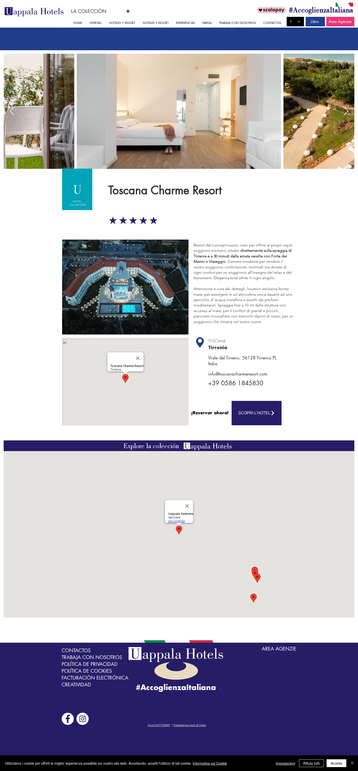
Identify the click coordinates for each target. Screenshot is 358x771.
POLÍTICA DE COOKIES (87, 671)
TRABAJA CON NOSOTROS (92, 657)
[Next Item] (346, 111)
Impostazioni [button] (285, 763)
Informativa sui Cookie (210, 763)
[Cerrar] (352, 763)
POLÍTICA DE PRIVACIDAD (90, 664)
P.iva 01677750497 (159, 725)
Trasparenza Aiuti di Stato (189, 725)
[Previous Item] (12, 111)
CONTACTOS (76, 650)
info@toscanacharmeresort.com (237, 374)
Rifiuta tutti (311, 763)
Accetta (336, 763)
